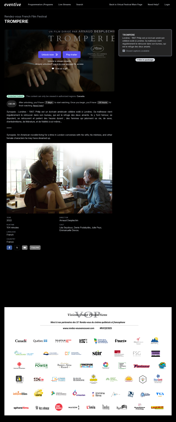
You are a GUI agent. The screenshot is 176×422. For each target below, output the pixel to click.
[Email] (25, 247)
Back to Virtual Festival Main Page (125, 4)
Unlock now (48, 54)
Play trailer (71, 54)
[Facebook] (9, 247)
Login (167, 4)
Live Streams (64, 4)
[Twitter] (17, 247)
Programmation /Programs (40, 4)
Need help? (153, 4)
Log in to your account (63, 64)
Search (79, 4)
